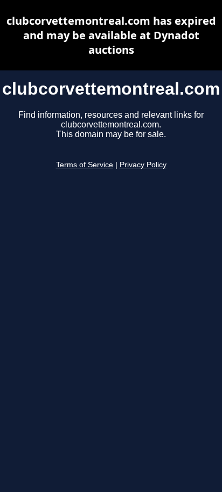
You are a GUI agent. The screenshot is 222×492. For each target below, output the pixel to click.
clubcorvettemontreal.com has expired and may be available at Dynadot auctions (111, 35)
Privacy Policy (143, 165)
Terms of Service (84, 165)
